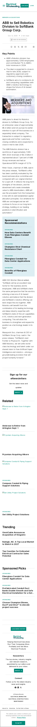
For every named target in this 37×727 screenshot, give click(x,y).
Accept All (18, 723)
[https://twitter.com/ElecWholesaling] (21, 687)
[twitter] (19, 47)
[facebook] (11, 47)
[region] (18, 718)
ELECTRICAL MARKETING (18, 696)
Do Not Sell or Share (22, 708)
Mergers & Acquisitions (11, 17)
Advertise (12, 708)
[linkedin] (15, 47)
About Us (5, 708)
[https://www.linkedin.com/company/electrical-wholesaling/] (18, 687)
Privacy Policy (21, 717)
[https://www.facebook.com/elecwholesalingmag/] (15, 687)
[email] (26, 47)
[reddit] (22, 47)
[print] (34, 47)
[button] (3, 5)
